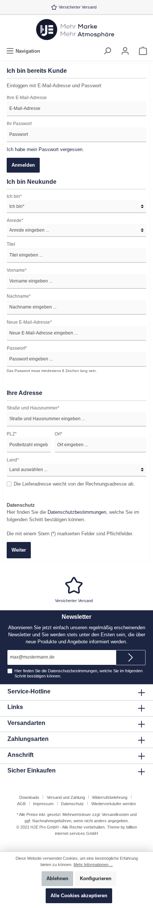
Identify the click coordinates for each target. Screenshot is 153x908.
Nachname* (19, 296)
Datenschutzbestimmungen (77, 512)
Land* (13, 460)
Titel (11, 244)
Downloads (29, 797)
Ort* (58, 434)
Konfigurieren (95, 878)
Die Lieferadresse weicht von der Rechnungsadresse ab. (74, 484)
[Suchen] (107, 51)
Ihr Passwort (19, 123)
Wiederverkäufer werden (113, 803)
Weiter (19, 550)
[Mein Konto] (125, 51)
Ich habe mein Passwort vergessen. (45, 149)
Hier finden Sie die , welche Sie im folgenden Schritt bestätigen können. (73, 512)
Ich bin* (14, 196)
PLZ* (12, 434)
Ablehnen (57, 878)
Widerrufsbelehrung (109, 797)
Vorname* (17, 270)
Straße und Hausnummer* (33, 408)
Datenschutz (72, 803)
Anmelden (23, 165)
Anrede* (15, 220)
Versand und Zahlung (66, 797)
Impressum (43, 803)
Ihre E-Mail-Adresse (27, 97)
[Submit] (131, 657)
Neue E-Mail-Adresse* (29, 322)
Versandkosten (115, 814)
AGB (21, 803)
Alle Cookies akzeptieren (79, 895)
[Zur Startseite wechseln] (76, 30)
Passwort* (17, 348)
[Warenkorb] (143, 51)
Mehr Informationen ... (93, 864)
